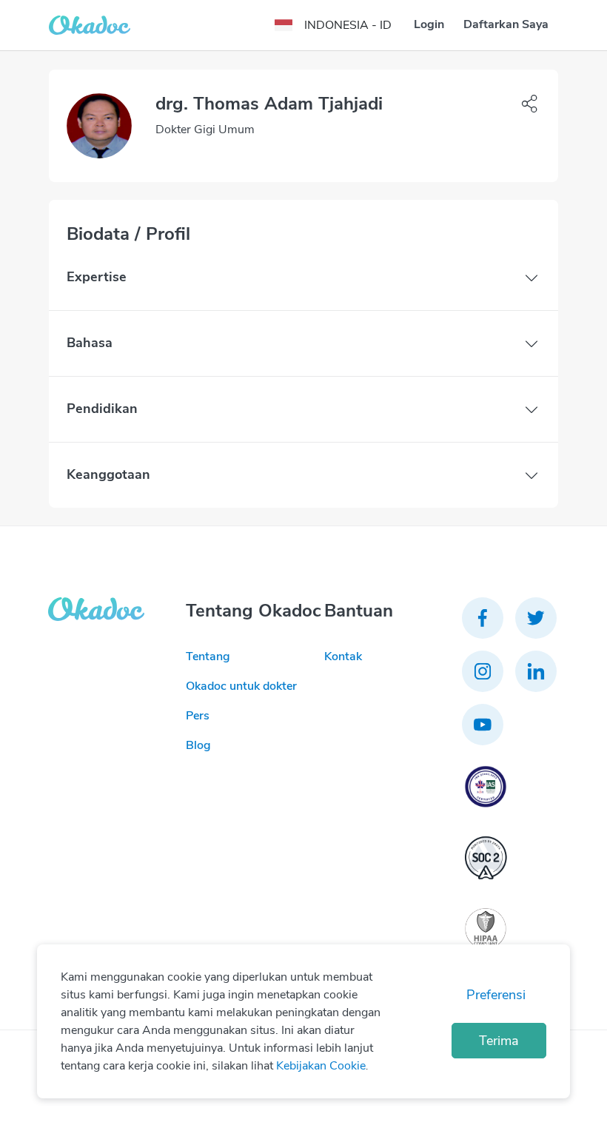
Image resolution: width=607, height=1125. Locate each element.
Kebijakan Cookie (321, 1066)
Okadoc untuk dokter (241, 686)
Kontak (343, 656)
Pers (197, 716)
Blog (198, 745)
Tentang (208, 656)
